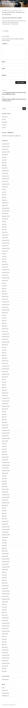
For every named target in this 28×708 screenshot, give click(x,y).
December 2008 (5, 462)
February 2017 (5, 202)
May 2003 (4, 642)
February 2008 (5, 489)
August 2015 (5, 251)
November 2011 (5, 368)
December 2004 (5, 591)
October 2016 (5, 213)
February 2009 (5, 457)
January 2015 (5, 267)
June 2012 (4, 350)
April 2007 (4, 516)
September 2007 (6, 502)
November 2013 (5, 304)
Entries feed (4, 690)
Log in (3, 687)
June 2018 (4, 160)
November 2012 (5, 336)
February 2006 (5, 553)
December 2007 (5, 494)
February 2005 (5, 585)
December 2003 (5, 623)
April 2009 (4, 451)
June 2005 (4, 575)
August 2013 (5, 312)
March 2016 (4, 232)
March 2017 (4, 200)
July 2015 (4, 253)
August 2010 (5, 409)
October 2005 (5, 564)
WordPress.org (5, 695)
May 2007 (4, 513)
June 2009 (4, 446)
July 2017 (4, 189)
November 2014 (5, 272)
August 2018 (5, 154)
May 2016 (4, 227)
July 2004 (4, 604)
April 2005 (4, 580)
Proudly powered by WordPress (9, 704)
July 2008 (4, 476)
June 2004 (4, 607)
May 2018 (4, 162)
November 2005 (6, 561)
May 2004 (4, 609)
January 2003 (5, 652)
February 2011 (5, 393)
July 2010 (4, 411)
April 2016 (4, 229)
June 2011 (4, 382)
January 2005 (5, 588)
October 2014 (5, 275)
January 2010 (5, 427)
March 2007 (4, 518)
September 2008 (6, 470)
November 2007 (5, 497)
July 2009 (4, 443)
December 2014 (5, 269)
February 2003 (5, 650)
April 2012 (4, 355)
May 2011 (4, 384)
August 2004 (5, 601)
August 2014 (5, 280)
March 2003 (4, 647)
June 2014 (4, 285)
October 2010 (5, 403)
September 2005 (6, 567)
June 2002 (4, 671)
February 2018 (5, 170)
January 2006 (5, 556)
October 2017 (5, 181)
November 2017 (5, 178)
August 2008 (5, 473)
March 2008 (4, 486)
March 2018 (4, 168)
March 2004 (4, 615)
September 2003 (6, 631)
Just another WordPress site (10, 3)
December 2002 (5, 655)
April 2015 (4, 261)
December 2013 (5, 302)
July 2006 (4, 540)
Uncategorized (5, 679)
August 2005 (5, 569)
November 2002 (5, 658)
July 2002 (4, 668)
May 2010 (4, 417)
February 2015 (5, 264)
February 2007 (5, 521)
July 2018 (4, 157)
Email (3, 68)
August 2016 (5, 218)
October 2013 (5, 307)
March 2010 (4, 422)
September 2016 (6, 216)
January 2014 (5, 299)
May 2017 (4, 194)
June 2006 (4, 542)
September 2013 (6, 309)
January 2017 (5, 205)
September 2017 (6, 184)
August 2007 (5, 505)
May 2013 (4, 320)
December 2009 (5, 430)
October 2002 (5, 660)
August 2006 (5, 537)
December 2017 (5, 176)
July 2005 (4, 572)
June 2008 (4, 478)
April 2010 (4, 419)
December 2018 (5, 144)
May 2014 (4, 288)
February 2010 (5, 425)
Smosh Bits (4, 122)
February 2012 (5, 360)
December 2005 (5, 558)
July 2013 (4, 315)
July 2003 (4, 636)
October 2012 (5, 339)
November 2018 (5, 146)
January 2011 (5, 395)
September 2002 (6, 663)
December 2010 (5, 398)
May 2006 (4, 545)
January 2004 (5, 620)
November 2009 (6, 433)
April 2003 (4, 644)
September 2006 (6, 534)
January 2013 (5, 331)
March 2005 (4, 583)
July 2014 (4, 283)
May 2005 (4, 577)
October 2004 (5, 596)
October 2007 (5, 500)
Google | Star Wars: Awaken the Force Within (12, 17)
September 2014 (6, 277)
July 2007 (4, 508)
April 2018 (4, 165)
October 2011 (5, 371)
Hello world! (4, 117)
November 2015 (5, 243)
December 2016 (5, 208)
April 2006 (4, 548)
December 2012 (5, 334)
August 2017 (5, 186)
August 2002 (5, 666)
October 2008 (5, 467)
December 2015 (5, 240)
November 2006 (6, 529)
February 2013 (5, 328)
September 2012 (6, 342)
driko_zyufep (18, 10)
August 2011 (5, 376)
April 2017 (4, 197)
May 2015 (4, 259)
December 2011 (5, 366)
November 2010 (5, 401)
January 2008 (5, 492)
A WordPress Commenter (8, 135)
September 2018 (6, 152)
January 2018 (5, 173)
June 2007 (4, 510)
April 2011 (4, 387)
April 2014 (4, 291)
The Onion (4, 125)
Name (4, 61)
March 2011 (4, 390)
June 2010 (4, 414)
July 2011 (4, 379)
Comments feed (5, 693)
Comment (5, 43)
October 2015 (5, 245)
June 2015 (4, 256)
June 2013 (4, 318)
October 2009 (5, 435)
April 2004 (4, 612)
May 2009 (4, 449)
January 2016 (5, 237)
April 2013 (4, 323)
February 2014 (5, 296)
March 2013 (4, 326)
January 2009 (5, 459)
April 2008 (4, 484)
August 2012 (5, 344)
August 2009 (5, 441)
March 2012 (4, 358)
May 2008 (4, 481)
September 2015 (6, 248)
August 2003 (5, 633)
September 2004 (6, 599)
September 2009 (6, 438)
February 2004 (5, 617)
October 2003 (5, 628)
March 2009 (4, 454)
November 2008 (6, 465)
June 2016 (4, 224)
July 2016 (4, 221)
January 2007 (5, 524)
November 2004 (6, 593)
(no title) (4, 119)
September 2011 (6, 374)
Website (4, 75)
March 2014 (4, 293)
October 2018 (5, 149)
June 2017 (4, 192)
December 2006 (5, 526)
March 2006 (4, 551)
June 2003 (4, 639)
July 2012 (4, 347)
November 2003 (5, 625)
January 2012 (5, 363)
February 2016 (5, 235)
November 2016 (5, 210)
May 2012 (4, 352)
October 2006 (5, 532)
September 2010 (6, 406)
